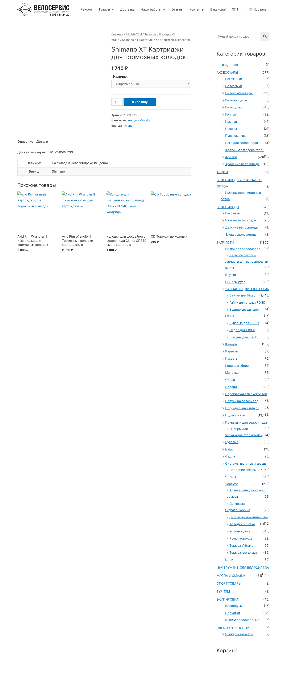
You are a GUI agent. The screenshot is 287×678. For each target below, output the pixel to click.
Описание (25, 142)
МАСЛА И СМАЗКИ (231, 576)
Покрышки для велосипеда (246, 422)
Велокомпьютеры (239, 93)
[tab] (25, 141)
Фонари (231, 157)
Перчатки (232, 613)
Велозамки (233, 86)
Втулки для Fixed (242, 295)
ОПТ (235, 9)
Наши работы (151, 9)
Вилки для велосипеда (242, 249)
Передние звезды (243, 470)
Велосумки (233, 107)
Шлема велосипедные (242, 620)
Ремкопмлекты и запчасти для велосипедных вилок (247, 261)
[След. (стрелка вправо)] (26, 676)
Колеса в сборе (237, 366)
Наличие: (120, 76)
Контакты (197, 9)
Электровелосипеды (241, 235)
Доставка (127, 9)
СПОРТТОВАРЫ (229, 583)
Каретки (231, 351)
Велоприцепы (236, 100)
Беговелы (232, 213)
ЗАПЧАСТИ (134, 34)
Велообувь (233, 606)
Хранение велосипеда (242, 164)
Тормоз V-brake (241, 546)
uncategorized (227, 65)
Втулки (230, 275)
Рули (229, 449)
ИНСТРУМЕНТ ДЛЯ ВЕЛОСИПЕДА (243, 568)
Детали (42, 142)
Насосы (231, 129)
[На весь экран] (43, 670)
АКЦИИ (222, 172)
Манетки (232, 373)
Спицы (230, 477)
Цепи (229, 560)
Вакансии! (218, 9)
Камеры (231, 344)
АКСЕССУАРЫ (227, 72)
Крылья (231, 122)
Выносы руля (235, 282)
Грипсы (231, 114)
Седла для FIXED (242, 330)
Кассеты (231, 358)
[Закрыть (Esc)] (8, 670)
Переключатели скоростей (246, 394)
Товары (104, 9)
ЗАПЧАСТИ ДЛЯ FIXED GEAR (247, 289)
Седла (230, 456)
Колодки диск (239, 531)
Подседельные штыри (242, 408)
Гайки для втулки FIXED (247, 302)
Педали (231, 387)
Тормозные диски (243, 552)
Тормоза (151, 34)
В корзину (140, 102)
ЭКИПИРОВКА (227, 599)
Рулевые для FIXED (244, 323)
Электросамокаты (239, 634)
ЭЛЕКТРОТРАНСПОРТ (234, 628)
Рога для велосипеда (241, 143)
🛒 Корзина (257, 9)
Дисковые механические (248, 517)
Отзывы (177, 9)
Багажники (233, 79)
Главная (117, 34)
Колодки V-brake (139, 120)
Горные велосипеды (241, 220)
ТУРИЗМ (223, 591)
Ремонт (86, 9)
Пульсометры (235, 136)
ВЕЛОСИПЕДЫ (228, 207)
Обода (230, 380)
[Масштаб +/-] (61, 670)
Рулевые (231, 442)
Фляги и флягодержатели (244, 150)
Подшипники (235, 415)
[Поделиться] (26, 670)
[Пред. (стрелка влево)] (8, 676)
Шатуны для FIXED (243, 337)
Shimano (127, 125)
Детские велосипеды (241, 227)
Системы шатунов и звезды (246, 463)
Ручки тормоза (240, 538)
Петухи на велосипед (241, 401)
